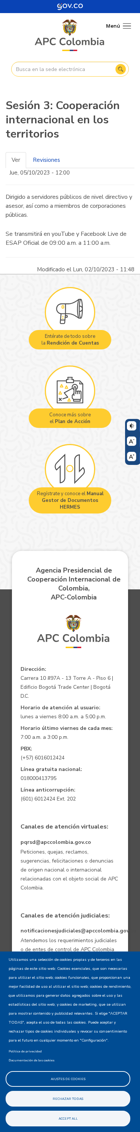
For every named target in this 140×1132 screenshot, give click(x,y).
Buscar (120, 69)
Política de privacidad (25, 1051)
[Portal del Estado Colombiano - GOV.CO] (70, 6)
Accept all (68, 1118)
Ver (16, 160)
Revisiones (46, 160)
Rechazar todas (68, 1098)
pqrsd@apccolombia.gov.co (56, 842)
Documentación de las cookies (32, 1060)
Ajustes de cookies (68, 1079)
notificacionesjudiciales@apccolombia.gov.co (78, 930)
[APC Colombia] (70, 36)
